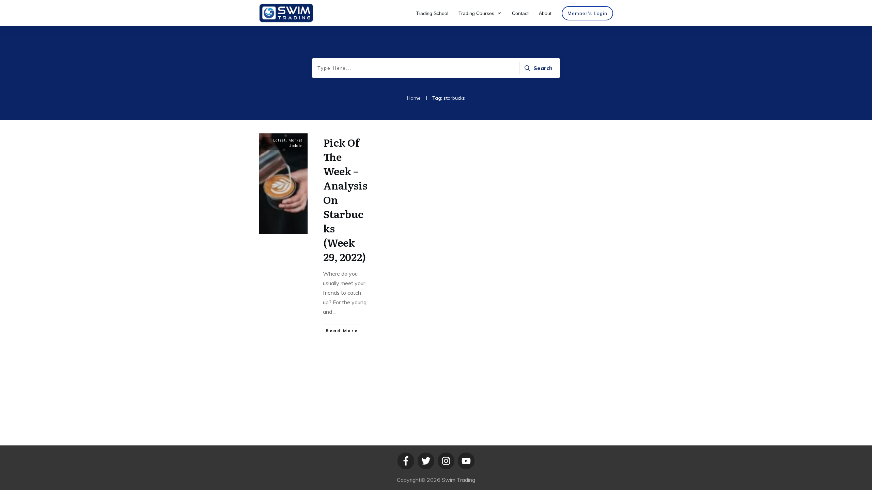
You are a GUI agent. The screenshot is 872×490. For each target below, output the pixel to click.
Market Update (295, 143)
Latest (279, 140)
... (335, 311)
